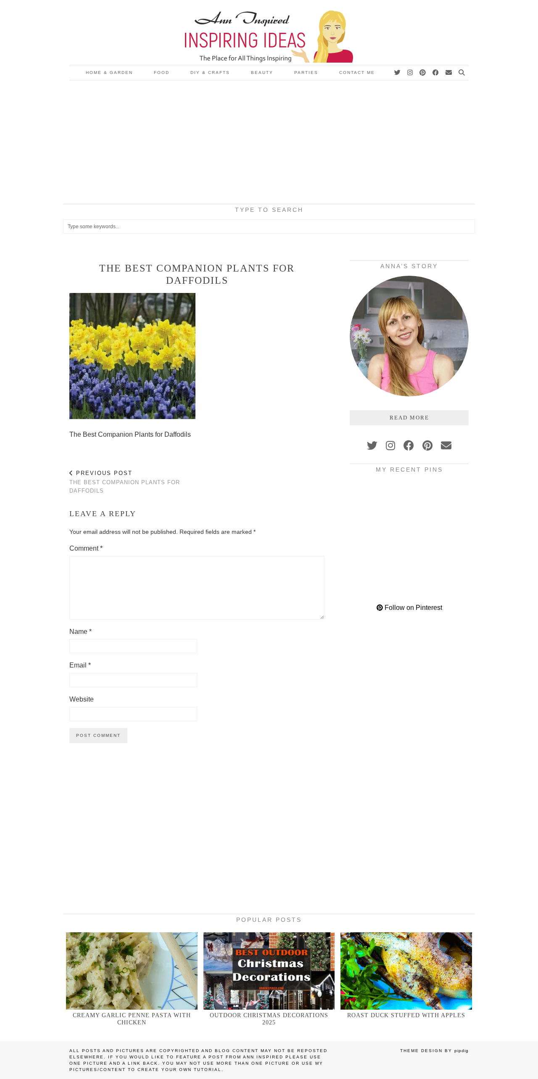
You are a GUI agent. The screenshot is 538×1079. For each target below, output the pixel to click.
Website (81, 699)
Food (161, 72)
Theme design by (434, 1050)
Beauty (262, 72)
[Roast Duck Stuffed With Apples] (406, 970)
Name (80, 631)
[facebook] (409, 445)
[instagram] (390, 445)
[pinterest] (427, 445)
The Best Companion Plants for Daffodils (124, 482)
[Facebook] (436, 72)
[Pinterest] (423, 72)
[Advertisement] (269, 144)
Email (80, 665)
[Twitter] (397, 72)
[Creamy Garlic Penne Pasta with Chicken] (132, 970)
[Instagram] (410, 72)
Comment (86, 548)
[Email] (449, 72)
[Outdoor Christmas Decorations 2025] (269, 970)
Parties (306, 72)
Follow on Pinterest (412, 607)
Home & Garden (109, 72)
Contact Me (357, 72)
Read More (409, 417)
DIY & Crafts (210, 72)
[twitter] (372, 445)
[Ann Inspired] (269, 32)
